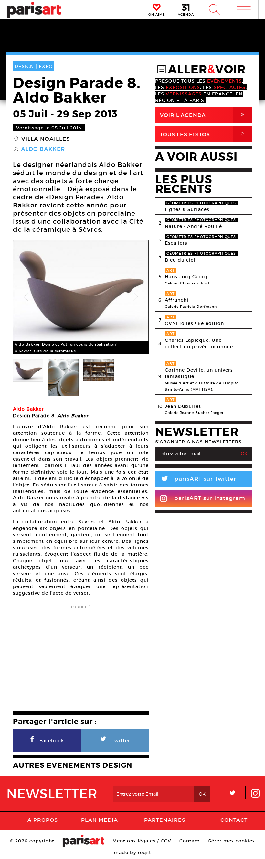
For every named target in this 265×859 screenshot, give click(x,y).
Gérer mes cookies (231, 841)
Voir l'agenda (203, 114)
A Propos (42, 820)
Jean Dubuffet (183, 406)
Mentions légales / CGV (141, 841)
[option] (81, 297)
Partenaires (165, 820)
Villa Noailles (45, 139)
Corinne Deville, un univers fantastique (199, 373)
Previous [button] (26, 297)
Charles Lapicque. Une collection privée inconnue (199, 343)
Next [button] (136, 297)
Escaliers (176, 243)
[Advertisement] (81, 656)
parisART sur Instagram (209, 498)
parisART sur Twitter (198, 479)
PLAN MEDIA (99, 820)
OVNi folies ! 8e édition (194, 323)
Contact (234, 820)
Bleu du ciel (180, 260)
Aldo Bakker (43, 149)
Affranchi (176, 300)
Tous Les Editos (203, 134)
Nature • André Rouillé (193, 226)
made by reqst (132, 852)
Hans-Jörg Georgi (187, 277)
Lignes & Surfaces (187, 209)
